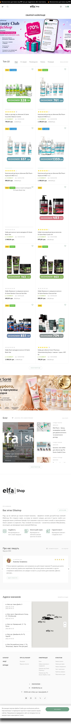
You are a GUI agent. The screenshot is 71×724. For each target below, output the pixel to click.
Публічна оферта (60, 671)
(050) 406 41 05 (10, 628)
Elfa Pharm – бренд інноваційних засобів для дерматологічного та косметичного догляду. (59, 432)
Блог (40, 661)
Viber (40, 698)
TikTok (45, 698)
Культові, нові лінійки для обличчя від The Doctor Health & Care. (59, 450)
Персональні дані (60, 674)
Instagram (31, 698)
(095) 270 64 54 (10, 638)
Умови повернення (60, 666)
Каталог (6, 657)
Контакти (22, 661)
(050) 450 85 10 (10, 608)
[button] (50, 615)
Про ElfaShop (25, 657)
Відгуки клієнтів (24, 664)
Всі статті (65, 418)
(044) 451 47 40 (10, 606)
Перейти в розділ (63, 597)
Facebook (26, 698)
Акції (4, 661)
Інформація (43, 657)
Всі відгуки (65, 548)
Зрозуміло (57, 709)
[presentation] (2, 569)
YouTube (36, 698)
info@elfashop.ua (37, 688)
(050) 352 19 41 (10, 618)
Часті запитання (59, 669)
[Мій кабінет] (61, 7)
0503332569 (36, 684)
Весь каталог (64, 62)
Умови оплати (59, 661)
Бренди (5, 665)
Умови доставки (59, 664)
